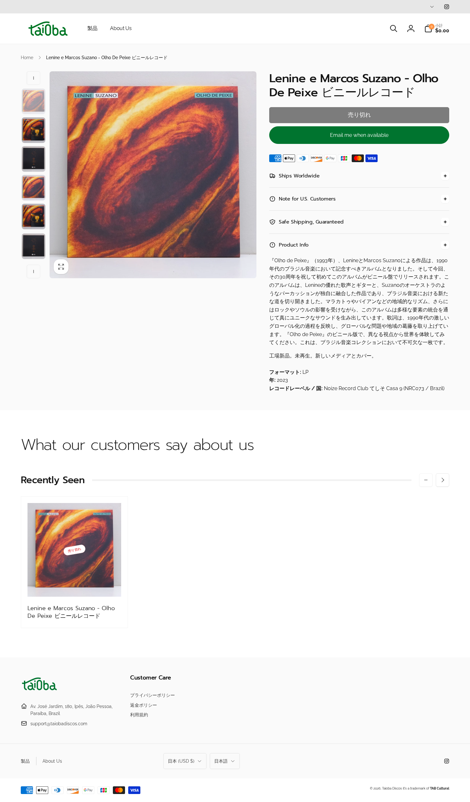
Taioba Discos (392, 788)
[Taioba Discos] (40, 691)
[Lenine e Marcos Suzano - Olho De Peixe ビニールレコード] (75, 585)
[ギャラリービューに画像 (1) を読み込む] (33, 101)
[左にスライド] (33, 78)
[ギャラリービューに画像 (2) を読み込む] (33, 130)
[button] (394, 28)
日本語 (221, 761)
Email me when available (359, 135)
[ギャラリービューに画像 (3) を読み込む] (33, 159)
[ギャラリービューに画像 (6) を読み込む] (33, 246)
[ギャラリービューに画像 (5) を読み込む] (33, 216)
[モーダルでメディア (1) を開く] (153, 174)
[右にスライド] (33, 271)
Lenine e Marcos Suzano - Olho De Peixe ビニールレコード (71, 612)
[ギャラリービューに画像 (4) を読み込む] (33, 187)
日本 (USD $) (181, 761)
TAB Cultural (439, 788)
